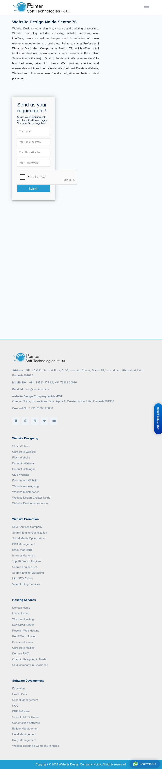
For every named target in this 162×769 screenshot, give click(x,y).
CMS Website (20, 474)
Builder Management (25, 728)
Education (18, 688)
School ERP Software (25, 717)
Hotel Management (24, 734)
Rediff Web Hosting (24, 636)
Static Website (21, 446)
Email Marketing (22, 549)
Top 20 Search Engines (26, 561)
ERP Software (21, 711)
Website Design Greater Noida (31, 497)
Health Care (19, 694)
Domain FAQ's (21, 653)
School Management (25, 699)
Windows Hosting (23, 619)
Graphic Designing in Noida (29, 659)
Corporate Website (24, 451)
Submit (33, 188)
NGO (15, 705)
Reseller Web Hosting (25, 630)
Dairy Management (24, 740)
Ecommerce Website (25, 480)
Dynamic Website (23, 463)
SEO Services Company (27, 526)
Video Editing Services (26, 584)
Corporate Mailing (23, 647)
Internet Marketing (23, 555)
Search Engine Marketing (28, 572)
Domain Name (21, 607)
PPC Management (23, 544)
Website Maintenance (25, 491)
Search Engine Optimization (29, 532)
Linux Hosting (20, 613)
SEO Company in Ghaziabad (30, 664)
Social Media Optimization (28, 538)
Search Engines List (24, 567)
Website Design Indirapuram (30, 503)
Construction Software (26, 722)
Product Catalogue (24, 469)
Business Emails (22, 642)
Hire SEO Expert (22, 578)
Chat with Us (147, 763)
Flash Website (21, 457)
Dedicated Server (23, 624)
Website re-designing (25, 486)
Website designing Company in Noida (35, 745)
